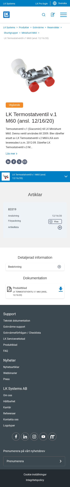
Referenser (9, 413)
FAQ (5, 350)
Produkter (24, 27)
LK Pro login (41, 3)
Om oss (7, 395)
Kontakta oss (10, 419)
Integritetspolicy (35, 480)
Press (6, 379)
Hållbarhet (9, 401)
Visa (56, 221)
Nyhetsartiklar (11, 367)
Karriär (7, 407)
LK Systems (9, 27)
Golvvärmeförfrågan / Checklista (22, 332)
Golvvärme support (14, 326)
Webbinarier (10, 373)
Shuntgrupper (11, 33)
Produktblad (10, 344)
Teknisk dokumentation (16, 320)
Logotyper (9, 425)
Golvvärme (38, 27)
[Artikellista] (53, 15)
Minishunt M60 (29, 33)
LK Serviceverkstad (14, 338)
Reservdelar (53, 27)
